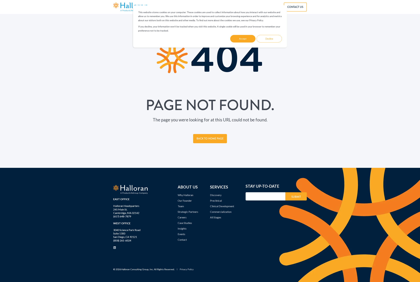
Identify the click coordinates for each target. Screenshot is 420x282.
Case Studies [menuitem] (185, 222)
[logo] (130, 189)
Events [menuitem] (181, 234)
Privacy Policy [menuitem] (187, 269)
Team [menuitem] (181, 206)
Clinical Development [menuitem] (222, 206)
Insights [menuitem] (182, 228)
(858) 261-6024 (122, 240)
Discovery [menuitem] (215, 195)
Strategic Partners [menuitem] (188, 211)
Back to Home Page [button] (210, 138)
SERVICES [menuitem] (219, 187)
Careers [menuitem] (182, 217)
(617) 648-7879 (122, 216)
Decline (269, 38)
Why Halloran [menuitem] (185, 195)
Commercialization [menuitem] (220, 211)
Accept (243, 38)
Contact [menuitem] (182, 239)
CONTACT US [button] (295, 7)
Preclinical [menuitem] (216, 200)
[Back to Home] (130, 6)
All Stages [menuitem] (215, 217)
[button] (414, 276)
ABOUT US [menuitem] (188, 187)
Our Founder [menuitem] (185, 200)
